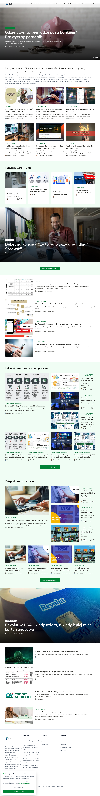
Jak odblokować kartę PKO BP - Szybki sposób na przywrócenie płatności (31, 760)
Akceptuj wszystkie (19, 791)
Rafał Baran (44, 742)
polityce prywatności (24, 783)
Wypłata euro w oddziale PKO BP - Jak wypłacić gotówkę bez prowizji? (31, 767)
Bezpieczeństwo (10, 143)
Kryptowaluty (41, 143)
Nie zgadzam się (18, 787)
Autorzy (44, 736)
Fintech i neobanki (72, 106)
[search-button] (89, 4)
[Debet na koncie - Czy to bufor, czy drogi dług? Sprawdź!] (50, 235)
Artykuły (26, 736)
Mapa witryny (60, 786)
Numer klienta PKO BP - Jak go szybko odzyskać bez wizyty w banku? (31, 754)
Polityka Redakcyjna (50, 786)
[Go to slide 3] (97, 57)
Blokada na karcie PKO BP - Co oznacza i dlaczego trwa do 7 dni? (31, 740)
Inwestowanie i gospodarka (46, 3)
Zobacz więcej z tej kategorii (49, 268)
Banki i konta (34, 3)
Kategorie (63, 736)
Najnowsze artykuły (25, 3)
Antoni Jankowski (9, 46)
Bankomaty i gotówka (79, 3)
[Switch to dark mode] (93, 3)
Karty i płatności (59, 3)
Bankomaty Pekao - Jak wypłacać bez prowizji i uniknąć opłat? (31, 747)
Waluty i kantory (68, 3)
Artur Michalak (8, 633)
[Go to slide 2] (95, 57)
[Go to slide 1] (93, 57)
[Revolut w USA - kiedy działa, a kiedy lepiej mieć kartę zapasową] (50, 615)
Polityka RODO (41, 786)
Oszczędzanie (9, 28)
